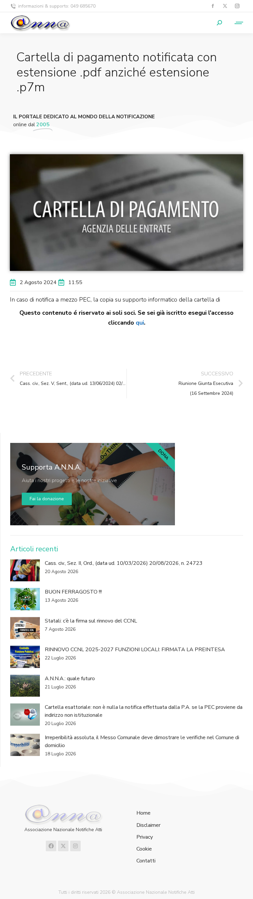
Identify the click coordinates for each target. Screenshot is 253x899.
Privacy (144, 837)
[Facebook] (51, 846)
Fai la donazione (47, 499)
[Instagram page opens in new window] (237, 6)
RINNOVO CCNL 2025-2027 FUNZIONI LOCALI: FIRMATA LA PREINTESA (135, 649)
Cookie (144, 849)
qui (140, 323)
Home (143, 813)
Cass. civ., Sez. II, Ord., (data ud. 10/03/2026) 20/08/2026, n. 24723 (124, 563)
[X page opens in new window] (225, 6)
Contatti (145, 861)
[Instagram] (75, 846)
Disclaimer (148, 825)
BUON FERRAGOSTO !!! (73, 591)
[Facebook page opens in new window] (213, 6)
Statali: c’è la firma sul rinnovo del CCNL (91, 620)
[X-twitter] (63, 846)
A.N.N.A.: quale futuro (70, 678)
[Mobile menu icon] (236, 23)
